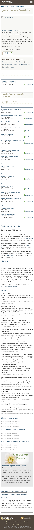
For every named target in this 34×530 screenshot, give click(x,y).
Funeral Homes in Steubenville (10, 438)
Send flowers (29, 238)
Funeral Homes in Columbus (9, 450)
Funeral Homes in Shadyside (9, 424)
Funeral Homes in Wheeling (9, 433)
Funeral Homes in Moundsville (10, 426)
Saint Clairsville (18, 64)
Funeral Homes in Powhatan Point (11, 421)
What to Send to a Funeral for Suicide (14, 496)
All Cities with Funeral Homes (23, 523)
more (16, 508)
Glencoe (4, 62)
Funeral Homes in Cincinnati (9, 447)
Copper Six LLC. (16, 526)
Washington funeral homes (21, 521)
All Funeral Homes (17, 524)
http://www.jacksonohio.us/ (9, 286)
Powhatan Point (8, 64)
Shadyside (27, 64)
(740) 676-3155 (8, 49)
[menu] (31, 2)
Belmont (21, 62)
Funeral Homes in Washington (10, 435)
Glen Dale (11, 67)
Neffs (16, 62)
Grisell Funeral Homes (11, 30)
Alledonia (28, 62)
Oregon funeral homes (9, 523)
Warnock (10, 62)
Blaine (5, 67)
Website (17, 49)
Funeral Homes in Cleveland (9, 445)
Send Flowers (29, 84)
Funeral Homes (10, 521)
